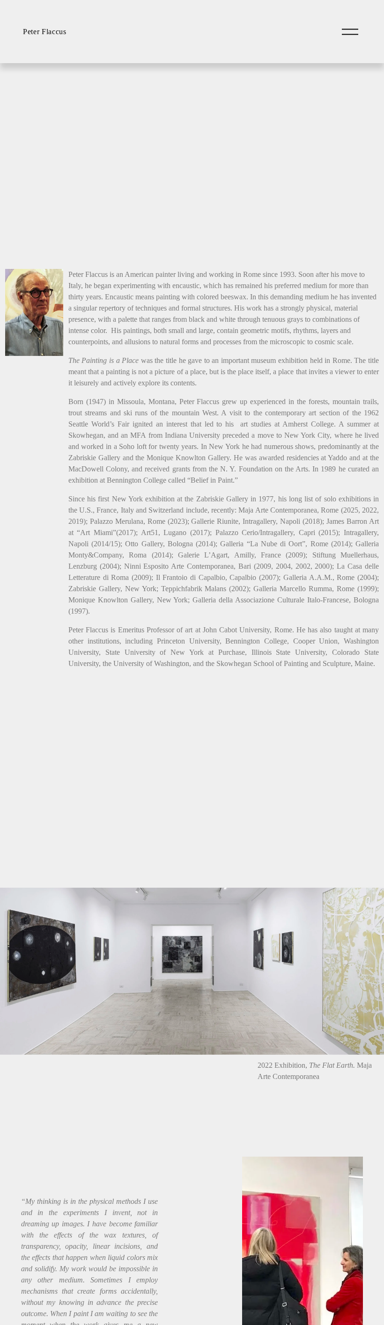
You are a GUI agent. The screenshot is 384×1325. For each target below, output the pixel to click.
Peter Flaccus (44, 32)
